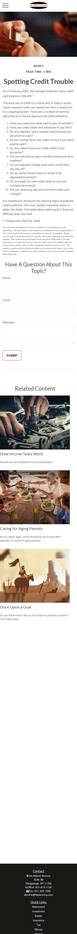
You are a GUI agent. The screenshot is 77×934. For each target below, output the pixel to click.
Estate (38, 916)
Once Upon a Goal (15, 607)
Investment (38, 911)
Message (8, 322)
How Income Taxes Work (21, 453)
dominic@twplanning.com (38, 894)
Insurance (38, 920)
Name (6, 278)
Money (38, 929)
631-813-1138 (43, 887)
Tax (39, 925)
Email (6, 300)
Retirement (38, 907)
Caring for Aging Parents (21, 528)
